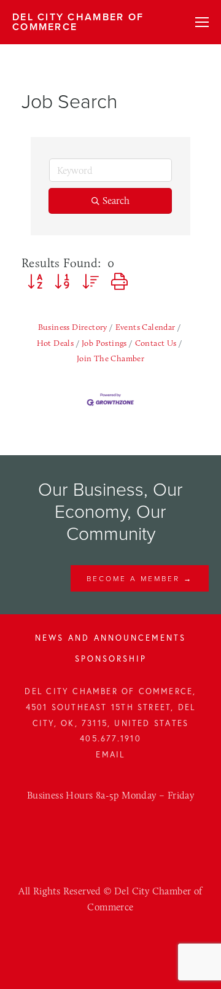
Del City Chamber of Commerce (78, 22)
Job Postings (104, 343)
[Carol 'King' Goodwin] (97, 833)
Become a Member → (140, 578)
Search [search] (116, 200)
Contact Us (155, 343)
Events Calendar (145, 327)
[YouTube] (124, 833)
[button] (34, 282)
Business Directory (72, 327)
